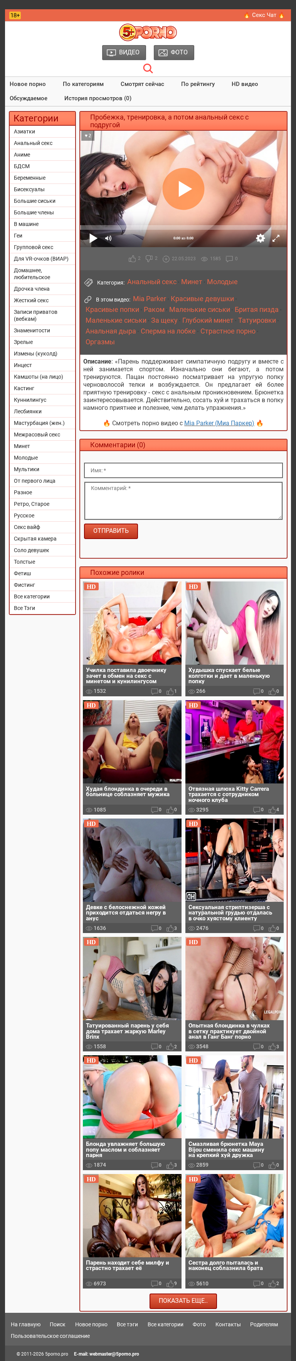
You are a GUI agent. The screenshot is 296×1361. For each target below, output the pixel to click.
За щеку (164, 320)
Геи (18, 235)
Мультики (26, 469)
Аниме (22, 155)
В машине (26, 224)
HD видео (245, 84)
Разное (23, 492)
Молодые (26, 458)
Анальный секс (33, 143)
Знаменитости (32, 330)
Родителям (264, 1324)
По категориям (83, 84)
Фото (199, 1324)
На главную (25, 1324)
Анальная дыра (111, 331)
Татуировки (257, 320)
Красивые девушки (202, 299)
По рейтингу (198, 84)
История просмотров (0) (97, 98)
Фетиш (22, 573)
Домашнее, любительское (32, 273)
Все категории (32, 596)
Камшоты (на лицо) (38, 377)
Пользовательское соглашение (50, 1336)
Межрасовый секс (37, 434)
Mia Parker (149, 299)
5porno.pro (56, 1354)
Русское (24, 515)
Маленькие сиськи (199, 309)
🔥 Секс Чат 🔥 (264, 15)
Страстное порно (228, 331)
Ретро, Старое (31, 504)
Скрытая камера (35, 539)
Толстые (24, 562)
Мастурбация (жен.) (39, 423)
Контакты (228, 1324)
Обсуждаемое (28, 98)
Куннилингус (30, 400)
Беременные (29, 178)
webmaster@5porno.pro (114, 1354)
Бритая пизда (257, 309)
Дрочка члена (32, 289)
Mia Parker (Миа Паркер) (219, 423)
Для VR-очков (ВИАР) (41, 259)
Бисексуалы (29, 189)
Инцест (23, 365)
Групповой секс (33, 247)
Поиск (58, 1324)
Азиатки (24, 131)
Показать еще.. (183, 1300)
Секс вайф (27, 527)
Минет (22, 446)
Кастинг (24, 388)
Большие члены (34, 212)
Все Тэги (24, 608)
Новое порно (28, 84)
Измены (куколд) (35, 353)
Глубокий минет (208, 320)
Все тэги (127, 1324)
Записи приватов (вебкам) (35, 315)
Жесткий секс (31, 300)
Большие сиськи (35, 201)
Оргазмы (100, 342)
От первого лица (35, 481)
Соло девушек (31, 550)
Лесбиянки (28, 411)
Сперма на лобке (168, 331)
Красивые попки (112, 309)
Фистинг (24, 585)
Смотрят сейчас (142, 84)
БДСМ (22, 166)
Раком (154, 309)
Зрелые (23, 342)
